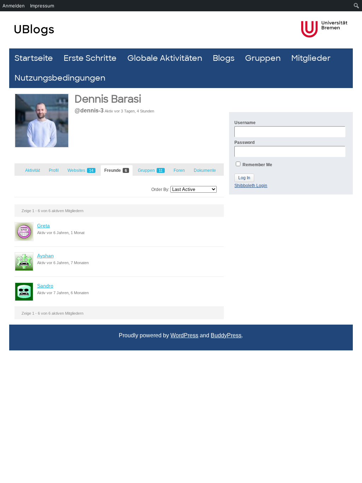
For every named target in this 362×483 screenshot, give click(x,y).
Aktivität (32, 170)
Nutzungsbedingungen (59, 78)
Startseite (33, 58)
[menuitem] (356, 5)
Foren (179, 170)
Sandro (45, 286)
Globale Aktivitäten (164, 58)
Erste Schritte (90, 58)
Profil (54, 170)
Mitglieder (311, 58)
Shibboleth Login (250, 185)
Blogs (223, 58)
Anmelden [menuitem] (13, 5)
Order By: (160, 189)
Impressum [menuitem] (42, 5)
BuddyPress (226, 335)
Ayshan (45, 255)
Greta (43, 225)
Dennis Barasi (108, 99)
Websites (80, 170)
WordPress (184, 335)
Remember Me (256, 164)
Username (245, 122)
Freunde (115, 170)
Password (244, 142)
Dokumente (205, 170)
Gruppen (263, 58)
